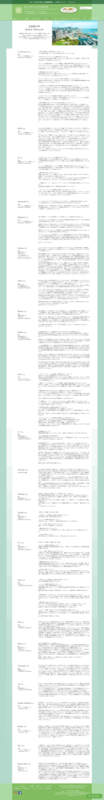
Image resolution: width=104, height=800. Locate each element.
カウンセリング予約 (37, 788)
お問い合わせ (26, 788)
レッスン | (16, 786)
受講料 (32, 786)
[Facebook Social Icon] (20, 792)
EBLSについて (24, 786)
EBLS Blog (47, 788)
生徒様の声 (17, 788)
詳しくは (66, 2)
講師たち (39, 786)
